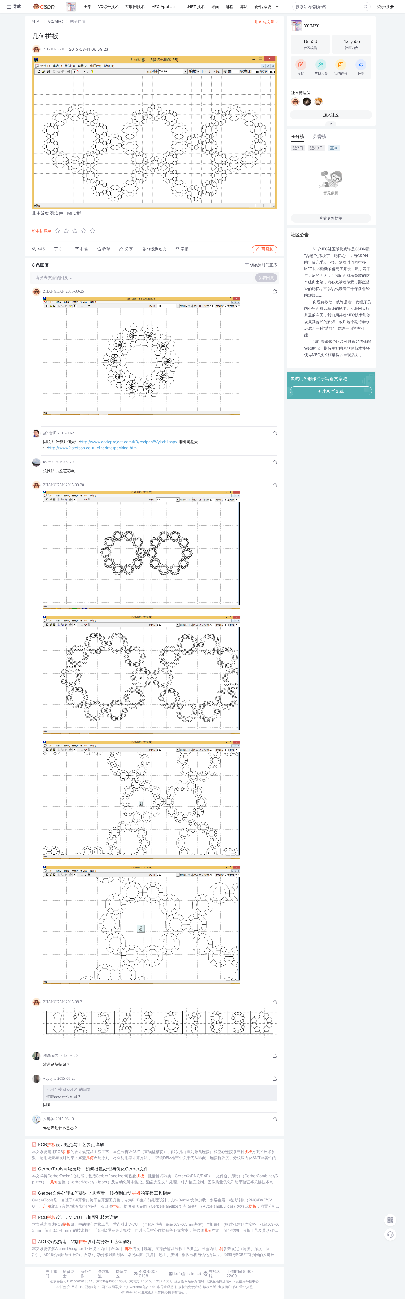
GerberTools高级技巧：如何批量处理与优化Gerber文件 (93, 1168)
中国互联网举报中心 (113, 1287)
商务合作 (86, 1273)
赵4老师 (49, 433)
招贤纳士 (68, 1273)
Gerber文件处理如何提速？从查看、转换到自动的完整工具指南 (104, 1193)
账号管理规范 (167, 1287)
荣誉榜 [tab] (319, 136)
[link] (36, 21)
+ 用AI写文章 (331, 391)
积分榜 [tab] (297, 136)
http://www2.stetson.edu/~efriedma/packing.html (92, 447)
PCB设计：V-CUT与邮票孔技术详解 (78, 1217)
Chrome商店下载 (142, 1287)
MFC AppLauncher (168, 6)
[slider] (77, 231)
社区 (36, 21)
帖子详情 (77, 21)
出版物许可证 (228, 1287)
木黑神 (49, 1119)
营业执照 (246, 1287)
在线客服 (214, 1273)
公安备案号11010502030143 (72, 1281)
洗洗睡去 (50, 1056)
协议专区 (121, 1273)
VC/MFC (55, 21)
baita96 (48, 462)
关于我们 (51, 1273)
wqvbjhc (49, 1078)
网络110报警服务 (84, 1287)
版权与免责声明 (189, 1287)
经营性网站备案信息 (189, 1281)
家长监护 (63, 1287)
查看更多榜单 (330, 218)
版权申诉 (209, 1287)
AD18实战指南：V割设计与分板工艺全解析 (84, 1241)
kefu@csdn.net (187, 1273)
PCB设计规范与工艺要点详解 (71, 1144)
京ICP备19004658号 (112, 1281)
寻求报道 (104, 1273)
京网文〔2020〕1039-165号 (151, 1281)
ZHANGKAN (54, 291)
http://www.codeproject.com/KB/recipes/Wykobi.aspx (128, 441)
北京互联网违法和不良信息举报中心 (232, 1281)
